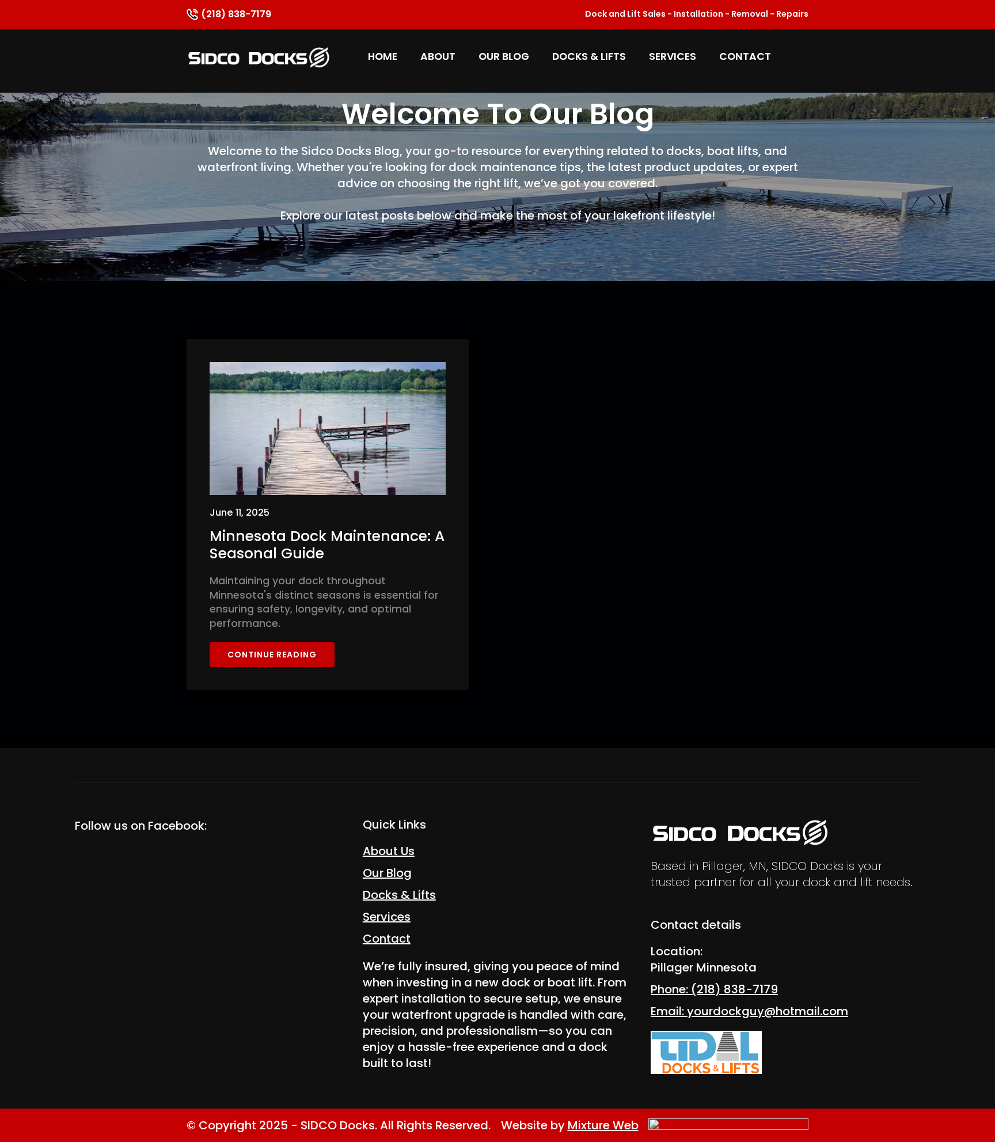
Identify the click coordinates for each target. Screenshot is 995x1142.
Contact (745, 56)
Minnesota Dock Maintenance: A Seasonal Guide (327, 545)
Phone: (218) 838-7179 (714, 989)
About (437, 56)
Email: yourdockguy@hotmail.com (749, 1011)
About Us (389, 851)
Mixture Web (603, 1125)
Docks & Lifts (589, 56)
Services (672, 56)
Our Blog (503, 56)
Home (382, 56)
